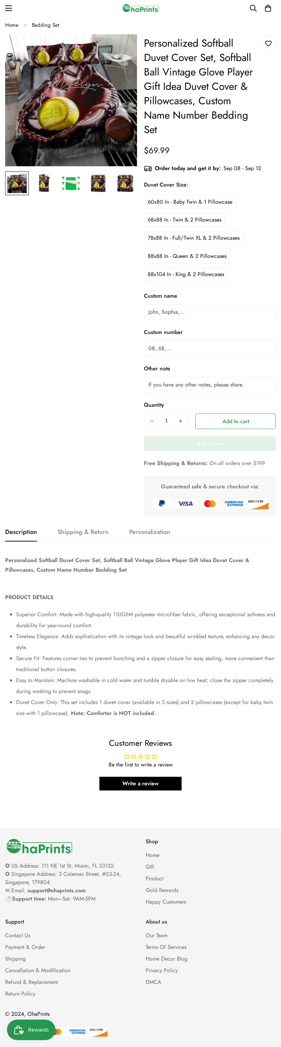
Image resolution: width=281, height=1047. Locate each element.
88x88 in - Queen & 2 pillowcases (187, 256)
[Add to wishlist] (268, 43)
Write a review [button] (140, 783)
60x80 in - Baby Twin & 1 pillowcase (190, 202)
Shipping (15, 959)
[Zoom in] (122, 49)
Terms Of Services (166, 947)
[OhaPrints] (140, 8)
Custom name (160, 296)
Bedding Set (45, 25)
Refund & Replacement (31, 982)
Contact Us (17, 935)
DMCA (153, 982)
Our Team (157, 935)
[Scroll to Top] (268, 1010)
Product (154, 878)
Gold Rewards (162, 890)
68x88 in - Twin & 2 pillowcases (184, 220)
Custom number (163, 332)
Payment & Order (25, 947)
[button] (268, 8)
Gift (150, 867)
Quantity (154, 405)
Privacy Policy (162, 970)
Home (12, 25)
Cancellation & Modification (37, 970)
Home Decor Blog (166, 959)
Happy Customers (166, 902)
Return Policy (20, 994)
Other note (157, 368)
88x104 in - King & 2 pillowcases (186, 274)
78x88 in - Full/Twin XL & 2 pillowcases (194, 238)
